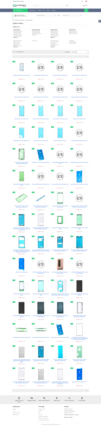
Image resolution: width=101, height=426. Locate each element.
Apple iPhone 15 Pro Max (17, 45)
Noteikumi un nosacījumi (43, 418)
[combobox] (46, 15)
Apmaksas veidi (33, 10)
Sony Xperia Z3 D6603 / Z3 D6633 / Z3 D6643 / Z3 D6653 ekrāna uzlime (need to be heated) (60, 382)
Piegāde (39, 10)
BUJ (43, 10)
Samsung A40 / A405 (53, 32)
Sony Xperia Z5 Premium (54, 40)
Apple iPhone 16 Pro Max (17, 40)
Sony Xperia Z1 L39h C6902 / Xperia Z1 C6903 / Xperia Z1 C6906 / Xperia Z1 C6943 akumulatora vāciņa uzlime (21, 251)
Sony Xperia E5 (71, 40)
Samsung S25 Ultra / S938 (17, 31)
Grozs (14, 410)
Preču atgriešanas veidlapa (44, 419)
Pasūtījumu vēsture (16, 412)
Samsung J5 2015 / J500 (73, 31)
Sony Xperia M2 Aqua (72, 43)
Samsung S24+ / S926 (17, 33)
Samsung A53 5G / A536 (54, 31)
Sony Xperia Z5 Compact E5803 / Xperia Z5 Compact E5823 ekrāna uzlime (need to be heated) (21, 360)
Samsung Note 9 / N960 (36, 31)
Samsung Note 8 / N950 (36, 32)
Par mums (48, 10)
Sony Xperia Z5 (52, 43)
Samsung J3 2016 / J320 (73, 33)
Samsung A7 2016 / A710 (54, 36)
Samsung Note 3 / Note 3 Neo (37, 33)
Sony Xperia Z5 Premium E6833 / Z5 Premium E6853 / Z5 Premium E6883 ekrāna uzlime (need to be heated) (79, 338)
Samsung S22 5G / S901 (17, 36)
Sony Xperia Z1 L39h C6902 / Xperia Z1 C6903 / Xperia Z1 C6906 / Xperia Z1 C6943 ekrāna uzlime (21, 228)
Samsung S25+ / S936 (17, 32)
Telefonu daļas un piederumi (18, 1)
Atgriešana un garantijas (43, 416)
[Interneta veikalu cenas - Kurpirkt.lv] (71, 414)
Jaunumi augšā (79, 52)
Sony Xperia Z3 (52, 45)
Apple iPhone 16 (16, 44)
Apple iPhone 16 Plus (16, 43)
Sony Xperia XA (34, 40)
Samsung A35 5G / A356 (54, 33)
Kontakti (53, 10)
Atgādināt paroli (16, 414)
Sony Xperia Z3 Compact (54, 44)
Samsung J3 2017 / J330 (73, 32)
